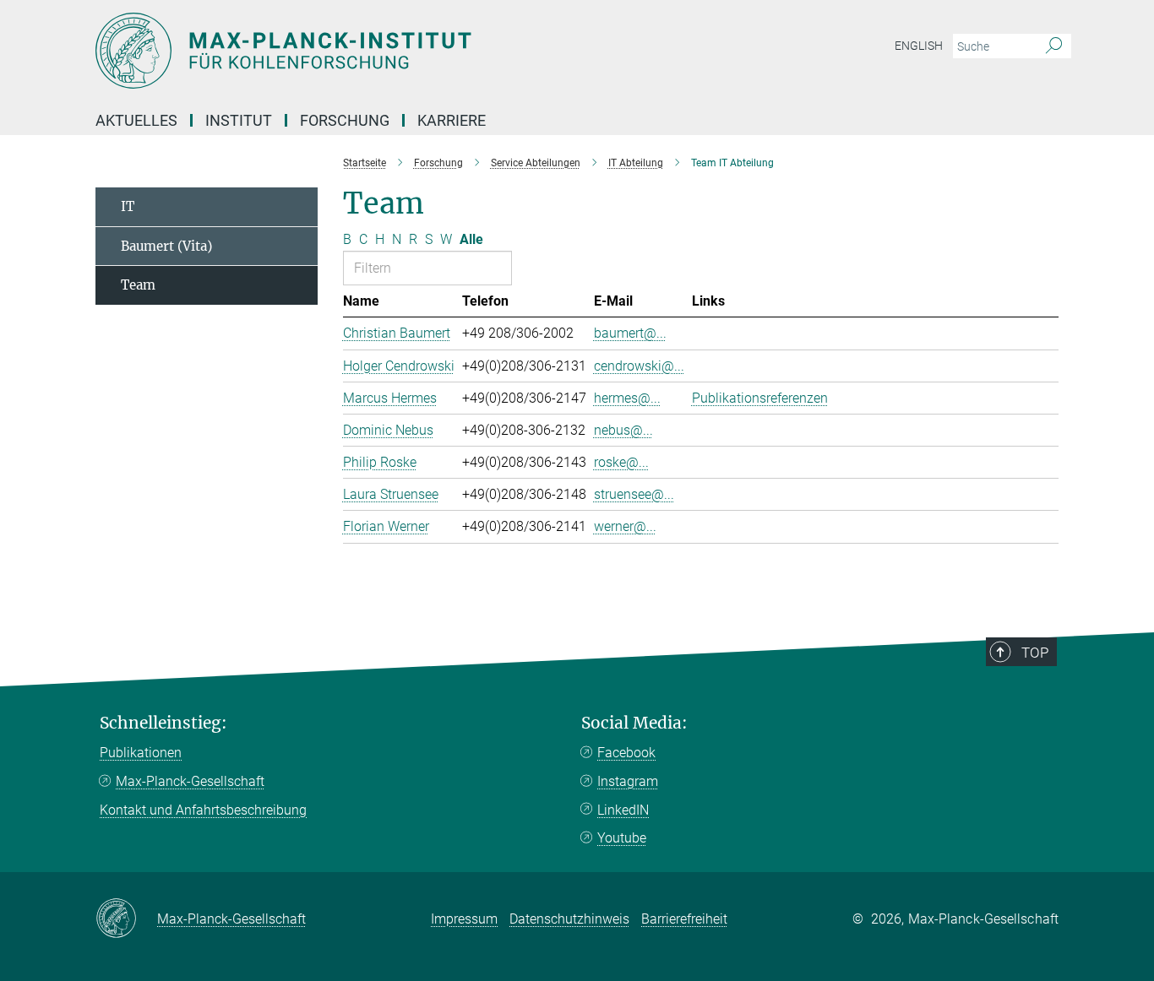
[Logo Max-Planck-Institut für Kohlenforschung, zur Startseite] (412, 51)
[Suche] (1054, 46)
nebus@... (623, 430)
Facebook (626, 753)
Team (138, 285)
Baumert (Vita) (166, 246)
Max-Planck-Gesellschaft (190, 781)
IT (127, 206)
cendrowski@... (639, 366)
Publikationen (141, 753)
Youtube (621, 838)
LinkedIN (623, 810)
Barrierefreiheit (684, 919)
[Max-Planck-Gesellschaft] (126, 919)
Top (1034, 652)
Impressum (464, 919)
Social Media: (634, 723)
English (919, 45)
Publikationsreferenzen (760, 398)
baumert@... (630, 333)
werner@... (625, 526)
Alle (471, 239)
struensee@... (634, 494)
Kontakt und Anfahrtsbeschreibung (203, 810)
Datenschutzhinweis (569, 919)
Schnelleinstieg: (163, 723)
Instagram (627, 781)
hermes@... (627, 398)
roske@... (621, 462)
